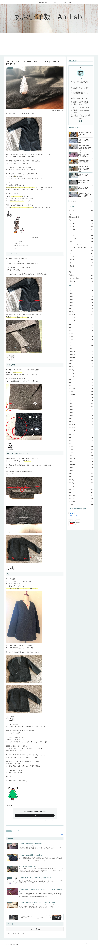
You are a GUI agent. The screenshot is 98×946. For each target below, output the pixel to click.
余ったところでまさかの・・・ (23, 245)
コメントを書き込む (34, 929)
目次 (32, 237)
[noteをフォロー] (81, 121)
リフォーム (10, 830)
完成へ (17, 248)
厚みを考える (18, 243)
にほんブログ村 (73, 515)
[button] (91, 201)
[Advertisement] (49, 44)
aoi (47, 820)
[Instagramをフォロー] (79, 121)
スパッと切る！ (19, 241)
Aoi (80, 79)
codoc (55, 820)
